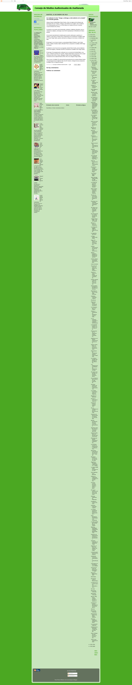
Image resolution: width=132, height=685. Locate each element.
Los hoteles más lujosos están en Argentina (94, 392)
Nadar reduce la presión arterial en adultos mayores (94, 191)
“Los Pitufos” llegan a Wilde (94, 174)
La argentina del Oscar (94, 234)
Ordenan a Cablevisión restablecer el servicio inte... (94, 478)
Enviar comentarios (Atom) (58, 107)
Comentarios (72, 675)
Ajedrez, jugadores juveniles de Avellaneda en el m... (94, 255)
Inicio (67, 105)
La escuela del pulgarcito (94, 625)
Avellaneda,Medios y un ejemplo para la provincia (94, 434)
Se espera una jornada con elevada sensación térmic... (94, 374)
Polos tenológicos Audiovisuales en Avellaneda (94, 518)
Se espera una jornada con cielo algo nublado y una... (94, 210)
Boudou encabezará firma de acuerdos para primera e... (94, 423)
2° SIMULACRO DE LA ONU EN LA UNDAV (94, 523)
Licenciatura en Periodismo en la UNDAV (94, 564)
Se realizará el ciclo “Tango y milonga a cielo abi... (94, 99)
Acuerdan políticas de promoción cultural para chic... (94, 386)
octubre (93, 42)
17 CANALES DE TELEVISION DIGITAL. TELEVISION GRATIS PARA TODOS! (37, 35)
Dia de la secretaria (41, 52)
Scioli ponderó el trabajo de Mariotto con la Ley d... (94, 287)
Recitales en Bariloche (93, 396)
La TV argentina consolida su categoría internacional (94, 321)
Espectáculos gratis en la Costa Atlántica (94, 615)
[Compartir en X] (77, 64)
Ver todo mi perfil (92, 26)
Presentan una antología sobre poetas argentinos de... (94, 203)
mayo (92, 53)
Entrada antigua (81, 105)
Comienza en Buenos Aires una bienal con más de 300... (94, 416)
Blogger (75, 679)
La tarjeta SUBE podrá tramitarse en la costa (94, 469)
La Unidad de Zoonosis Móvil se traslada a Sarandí (94, 184)
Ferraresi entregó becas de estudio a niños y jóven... (93, 485)
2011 (91, 644)
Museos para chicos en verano (94, 72)
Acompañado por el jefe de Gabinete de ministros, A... (94, 111)
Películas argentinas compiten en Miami (94, 620)
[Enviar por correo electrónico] (74, 64)
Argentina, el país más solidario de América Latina (94, 548)
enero (92, 60)
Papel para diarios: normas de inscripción (94, 303)
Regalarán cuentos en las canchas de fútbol (94, 458)
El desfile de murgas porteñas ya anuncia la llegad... (94, 169)
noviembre (93, 40)
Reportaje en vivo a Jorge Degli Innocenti (94, 292)
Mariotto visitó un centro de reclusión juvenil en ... (94, 94)
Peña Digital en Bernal (94, 90)
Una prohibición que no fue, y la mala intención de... (94, 380)
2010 (91, 646)
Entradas (71, 673)
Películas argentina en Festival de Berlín (94, 132)
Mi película (93, 300)
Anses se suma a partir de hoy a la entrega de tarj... (94, 123)
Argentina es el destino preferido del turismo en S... (94, 340)
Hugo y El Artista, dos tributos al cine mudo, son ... (94, 242)
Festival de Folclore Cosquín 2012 (93, 404)
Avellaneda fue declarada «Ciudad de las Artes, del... (94, 629)
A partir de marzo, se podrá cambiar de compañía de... (94, 275)
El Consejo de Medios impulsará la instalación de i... (94, 440)
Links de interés (94, 264)
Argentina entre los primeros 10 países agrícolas (94, 429)
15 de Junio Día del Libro (41, 145)
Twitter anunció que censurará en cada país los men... (94, 145)
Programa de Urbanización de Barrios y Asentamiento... (94, 536)
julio (92, 49)
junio (92, 51)
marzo (92, 56)
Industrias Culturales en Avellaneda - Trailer (94, 542)
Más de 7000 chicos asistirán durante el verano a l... (94, 599)
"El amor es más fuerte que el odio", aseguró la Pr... (94, 197)
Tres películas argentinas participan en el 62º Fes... (94, 157)
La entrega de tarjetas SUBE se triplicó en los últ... (94, 229)
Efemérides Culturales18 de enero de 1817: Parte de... (94, 453)
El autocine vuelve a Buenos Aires (94, 579)
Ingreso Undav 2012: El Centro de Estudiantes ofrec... (94, 347)
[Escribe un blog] (76, 64)
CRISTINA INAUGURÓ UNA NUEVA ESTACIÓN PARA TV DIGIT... (94, 105)
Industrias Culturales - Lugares (94, 297)
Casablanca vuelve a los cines (94, 502)
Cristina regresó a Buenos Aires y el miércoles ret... (94, 282)
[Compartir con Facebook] (78, 64)
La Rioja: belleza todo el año (94, 237)
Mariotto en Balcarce (93, 128)
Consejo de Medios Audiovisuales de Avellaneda (59, 8)
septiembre (93, 44)
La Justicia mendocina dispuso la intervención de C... (94, 511)
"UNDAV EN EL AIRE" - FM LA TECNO (94, 220)
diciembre (93, 38)
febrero (93, 58)
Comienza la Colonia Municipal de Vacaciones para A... (94, 605)
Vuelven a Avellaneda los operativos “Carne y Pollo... (94, 314)
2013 (91, 34)
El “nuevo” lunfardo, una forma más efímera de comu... (94, 492)
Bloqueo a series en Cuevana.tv (94, 224)
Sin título (93, 588)
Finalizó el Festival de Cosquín (94, 86)
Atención (93, 609)
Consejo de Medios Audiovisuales (93, 23)
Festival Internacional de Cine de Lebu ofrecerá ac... (94, 248)
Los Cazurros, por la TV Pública (94, 308)
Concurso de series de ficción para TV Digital (94, 569)
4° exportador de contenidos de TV (94, 77)
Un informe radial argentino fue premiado (94, 82)
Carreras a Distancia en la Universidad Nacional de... (94, 138)
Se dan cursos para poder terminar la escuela (94, 63)
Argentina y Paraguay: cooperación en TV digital (94, 464)
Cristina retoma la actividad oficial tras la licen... (94, 260)
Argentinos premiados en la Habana (94, 68)
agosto (93, 47)
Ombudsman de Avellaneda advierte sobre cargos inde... (94, 353)
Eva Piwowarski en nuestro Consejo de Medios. (94, 215)
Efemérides (93, 576)
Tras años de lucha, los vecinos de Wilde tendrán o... (94, 268)
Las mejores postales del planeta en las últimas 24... (94, 360)
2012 (91, 36)
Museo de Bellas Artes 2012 (94, 574)
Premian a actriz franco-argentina (94, 399)
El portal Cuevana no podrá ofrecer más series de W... (94, 151)
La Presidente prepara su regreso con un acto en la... (94, 327)
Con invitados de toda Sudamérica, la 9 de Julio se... (94, 117)
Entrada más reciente (52, 105)
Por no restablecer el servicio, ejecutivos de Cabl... (94, 410)
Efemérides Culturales (93, 591)
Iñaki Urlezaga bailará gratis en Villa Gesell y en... (94, 179)
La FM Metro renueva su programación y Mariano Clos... (94, 446)
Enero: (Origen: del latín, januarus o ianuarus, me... (94, 635)
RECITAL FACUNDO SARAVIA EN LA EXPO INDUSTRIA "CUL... (94, 530)
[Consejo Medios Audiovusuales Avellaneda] (35, 22)
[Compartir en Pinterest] (80, 64)
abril (92, 54)
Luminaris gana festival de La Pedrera (94, 553)
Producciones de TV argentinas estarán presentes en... (94, 334)
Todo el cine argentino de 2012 (94, 640)
